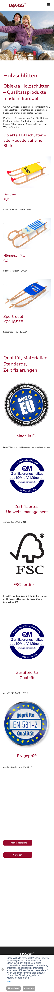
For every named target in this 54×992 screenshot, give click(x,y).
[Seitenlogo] (14, 5)
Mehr (9, 981)
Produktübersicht (18, 842)
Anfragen (18, 854)
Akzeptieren (13, 988)
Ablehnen (29, 988)
